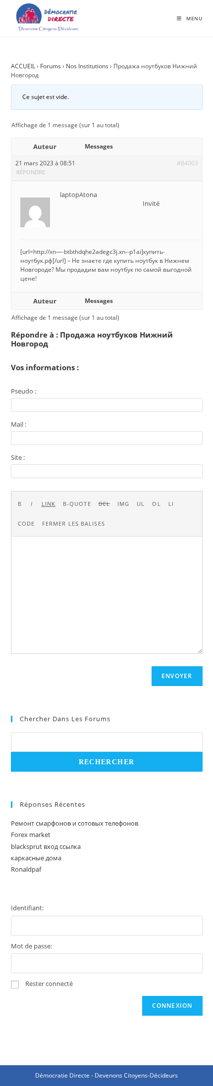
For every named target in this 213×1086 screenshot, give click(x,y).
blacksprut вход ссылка (46, 846)
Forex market (31, 834)
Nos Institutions (87, 66)
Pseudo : (23, 391)
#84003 (187, 163)
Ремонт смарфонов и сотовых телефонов (74, 823)
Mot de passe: (31, 945)
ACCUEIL (23, 66)
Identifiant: (27, 907)
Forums (50, 66)
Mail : (18, 424)
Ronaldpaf (26, 869)
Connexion (172, 1005)
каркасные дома (36, 857)
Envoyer (176, 676)
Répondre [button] (30, 172)
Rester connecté (49, 983)
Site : (18, 457)
